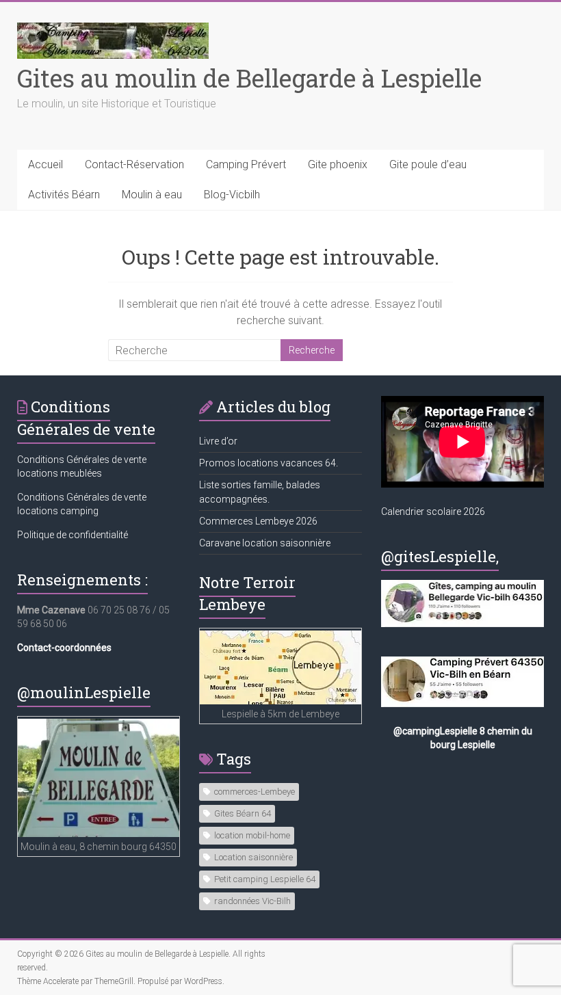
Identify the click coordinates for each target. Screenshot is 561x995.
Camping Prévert (246, 164)
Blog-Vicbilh (232, 194)
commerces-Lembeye (254, 791)
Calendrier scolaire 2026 (433, 511)
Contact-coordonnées (64, 647)
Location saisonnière (253, 857)
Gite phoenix (337, 164)
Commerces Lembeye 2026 (258, 521)
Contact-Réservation (134, 164)
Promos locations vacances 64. (268, 462)
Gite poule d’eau (428, 164)
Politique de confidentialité (72, 534)
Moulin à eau (152, 194)
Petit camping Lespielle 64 (264, 879)
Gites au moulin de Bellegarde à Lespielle (249, 78)
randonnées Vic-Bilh (252, 901)
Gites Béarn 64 (242, 813)
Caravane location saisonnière (264, 543)
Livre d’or (218, 441)
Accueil (45, 164)
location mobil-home (252, 835)
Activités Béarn (64, 194)
